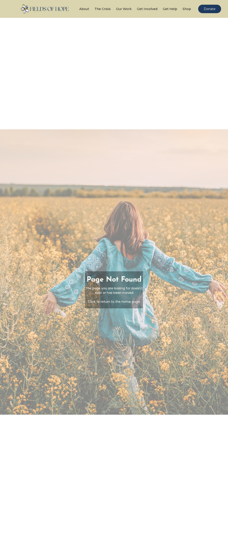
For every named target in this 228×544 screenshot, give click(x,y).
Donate (210, 9)
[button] (83, 9)
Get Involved (147, 9)
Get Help (170, 9)
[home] (45, 9)
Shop (187, 9)
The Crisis (102, 9)
